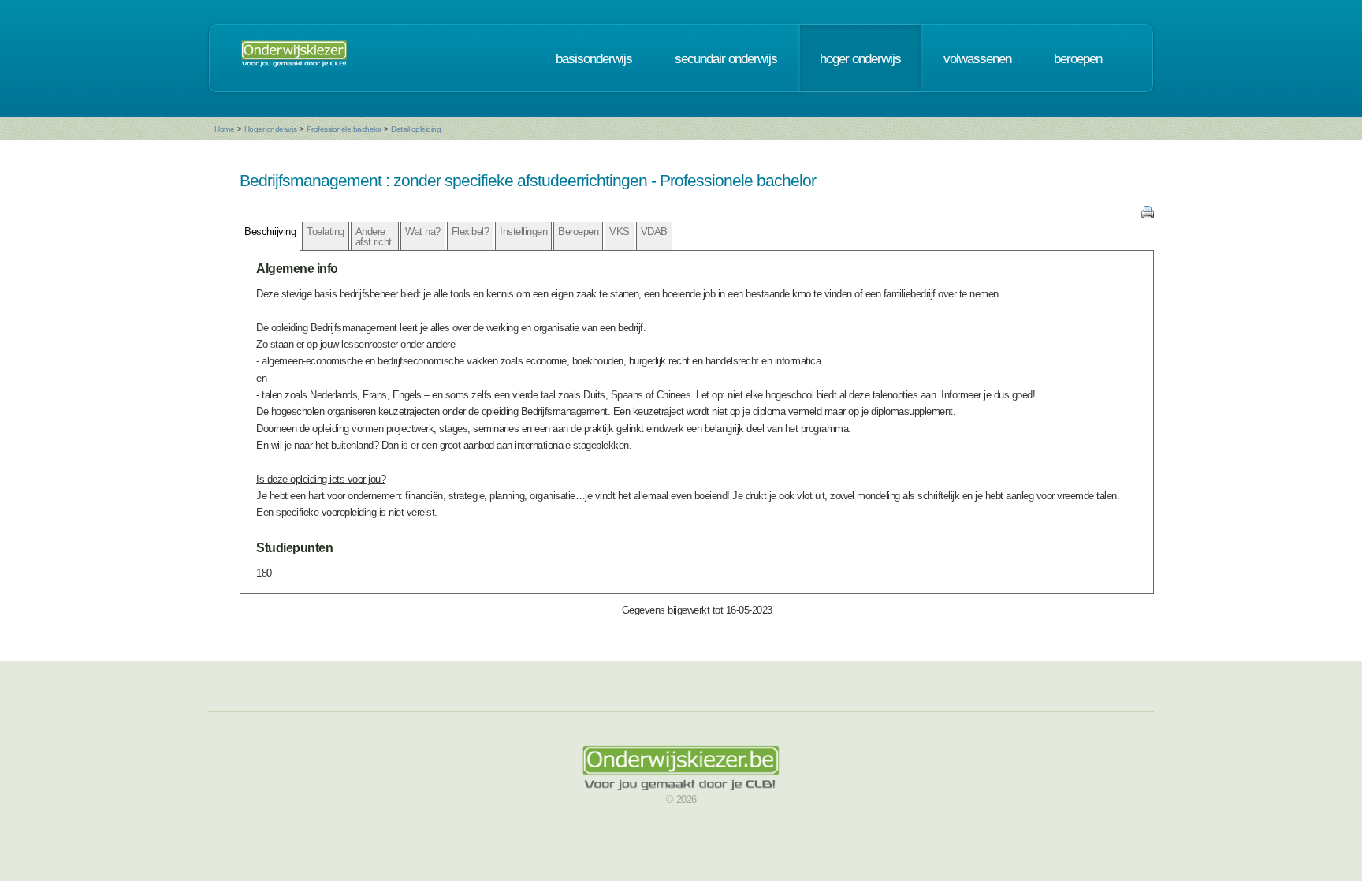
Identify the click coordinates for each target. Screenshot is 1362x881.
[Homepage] (294, 58)
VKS (619, 231)
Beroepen (578, 231)
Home (224, 129)
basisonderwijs (594, 58)
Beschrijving (270, 231)
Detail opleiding (416, 129)
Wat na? (423, 231)
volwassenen (977, 58)
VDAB (654, 231)
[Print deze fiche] (1147, 215)
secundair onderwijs (726, 58)
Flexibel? (470, 231)
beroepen (1078, 58)
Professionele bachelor (344, 129)
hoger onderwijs (860, 58)
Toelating (325, 231)
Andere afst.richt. (375, 237)
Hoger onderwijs (270, 129)
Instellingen (523, 231)
